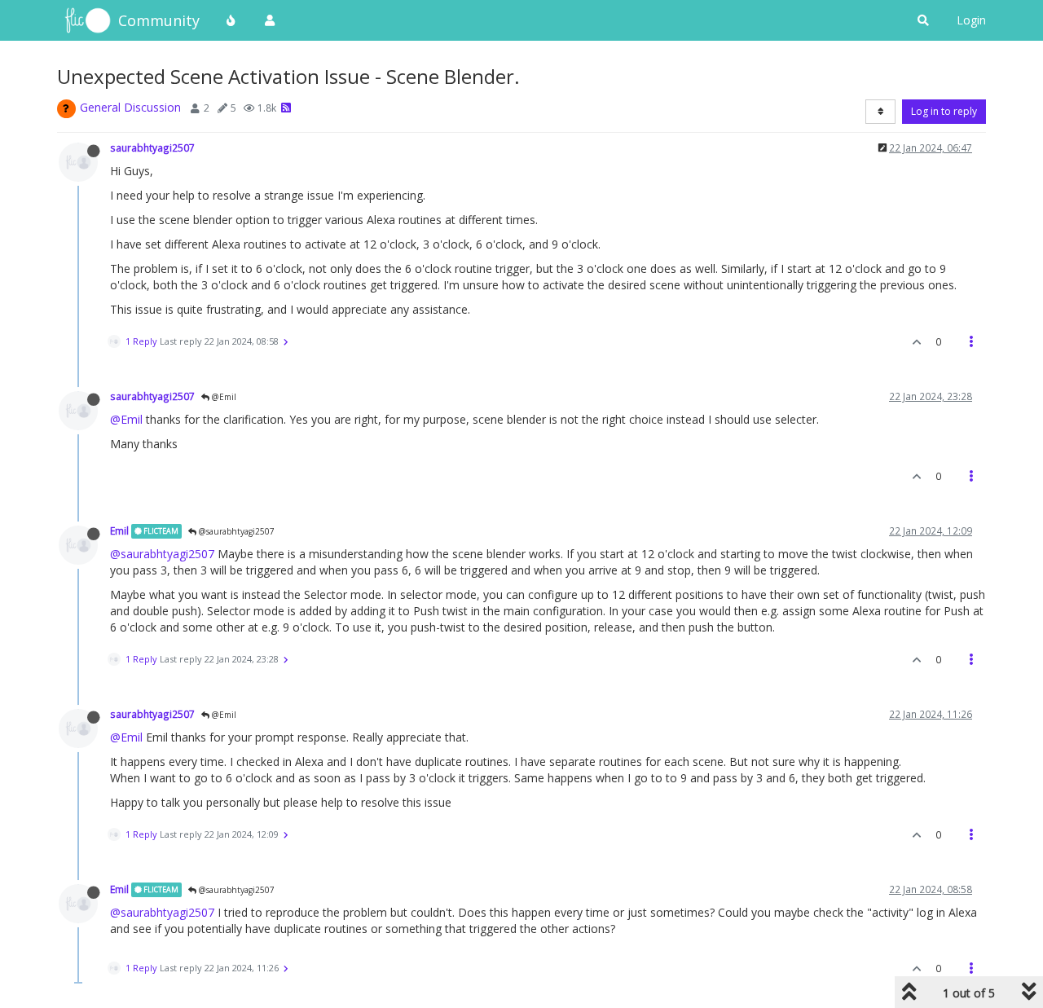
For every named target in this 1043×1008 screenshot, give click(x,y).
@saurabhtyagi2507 (235, 531)
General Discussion (130, 107)
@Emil (222, 397)
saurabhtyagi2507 (152, 147)
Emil (119, 530)
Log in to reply (944, 111)
